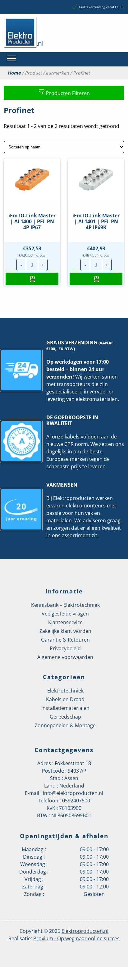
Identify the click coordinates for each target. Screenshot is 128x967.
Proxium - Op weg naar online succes (76, 938)
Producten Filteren (67, 93)
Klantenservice (65, 622)
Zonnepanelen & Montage (65, 725)
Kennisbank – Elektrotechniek (65, 605)
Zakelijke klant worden (65, 631)
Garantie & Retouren (65, 639)
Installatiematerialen (65, 708)
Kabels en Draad (65, 699)
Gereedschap (65, 716)
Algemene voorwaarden (65, 657)
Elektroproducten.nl (85, 931)
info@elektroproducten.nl (73, 793)
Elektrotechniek (65, 690)
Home (14, 73)
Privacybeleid (65, 648)
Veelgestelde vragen (65, 613)
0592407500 (76, 800)
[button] (32, 279)
